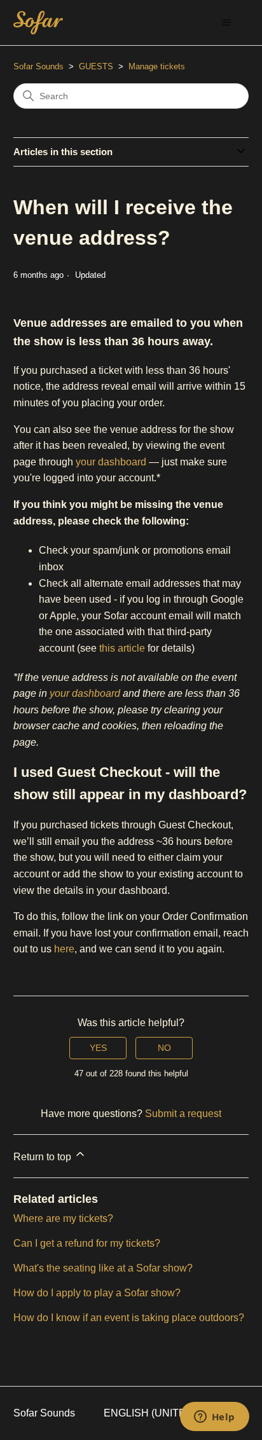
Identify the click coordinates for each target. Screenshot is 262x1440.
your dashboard (111, 461)
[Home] (38, 22)
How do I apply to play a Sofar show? (97, 1292)
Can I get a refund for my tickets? (86, 1243)
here (64, 948)
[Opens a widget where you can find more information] (214, 1418)
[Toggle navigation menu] (226, 23)
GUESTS (96, 66)
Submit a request (183, 1113)
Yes (98, 1048)
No (164, 1048)
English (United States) (172, 1413)
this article (122, 648)
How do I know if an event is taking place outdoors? (128, 1317)
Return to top (43, 1156)
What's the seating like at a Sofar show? (103, 1268)
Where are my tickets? (63, 1218)
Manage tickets (156, 66)
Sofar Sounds (38, 66)
